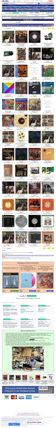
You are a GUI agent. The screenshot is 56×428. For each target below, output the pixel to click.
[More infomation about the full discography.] (19, 22)
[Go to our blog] (49, 13)
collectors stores (29, 9)
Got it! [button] (14, 424)
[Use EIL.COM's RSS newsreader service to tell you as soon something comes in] (38, 422)
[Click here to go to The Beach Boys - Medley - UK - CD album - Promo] (31, 379)
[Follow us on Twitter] (33, 13)
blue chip (5, 7)
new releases (6, 6)
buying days (11, 9)
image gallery (30, 418)
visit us (17, 9)
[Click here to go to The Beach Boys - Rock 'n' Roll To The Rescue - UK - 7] (51, 379)
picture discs (35, 8)
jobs (51, 9)
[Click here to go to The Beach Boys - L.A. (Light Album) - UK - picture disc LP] (24, 379)
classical (26, 8)
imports (6, 8)
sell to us (5, 9)
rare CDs (10, 7)
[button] (47, 397)
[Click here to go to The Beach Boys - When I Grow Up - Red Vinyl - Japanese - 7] (37, 379)
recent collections (36, 419)
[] (9, 28)
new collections (37, 9)
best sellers (37, 6)
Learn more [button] (21, 420)
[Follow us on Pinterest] (30, 13)
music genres (40, 418)
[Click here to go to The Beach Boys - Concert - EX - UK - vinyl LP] (18, 379)
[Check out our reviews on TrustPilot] (32, 339)
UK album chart (27, 6)
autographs (42, 8)
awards (30, 8)
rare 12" (29, 7)
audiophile (11, 8)
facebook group (46, 9)
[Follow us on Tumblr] (36, 13)
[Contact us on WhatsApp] (40, 13)
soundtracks (17, 8)
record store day (48, 6)
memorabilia (48, 8)
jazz (22, 8)
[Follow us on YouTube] (38, 13)
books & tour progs (44, 7)
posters (51, 7)
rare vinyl (15, 7)
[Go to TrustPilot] (16, 13)
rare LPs (20, 7)
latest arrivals (16, 6)
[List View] (46, 29)
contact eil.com (28, 420)
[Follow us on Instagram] (35, 13)
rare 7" (25, 7)
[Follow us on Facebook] (32, 13)
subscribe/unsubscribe (35, 420)
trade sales (22, 9)
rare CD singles (35, 7)
